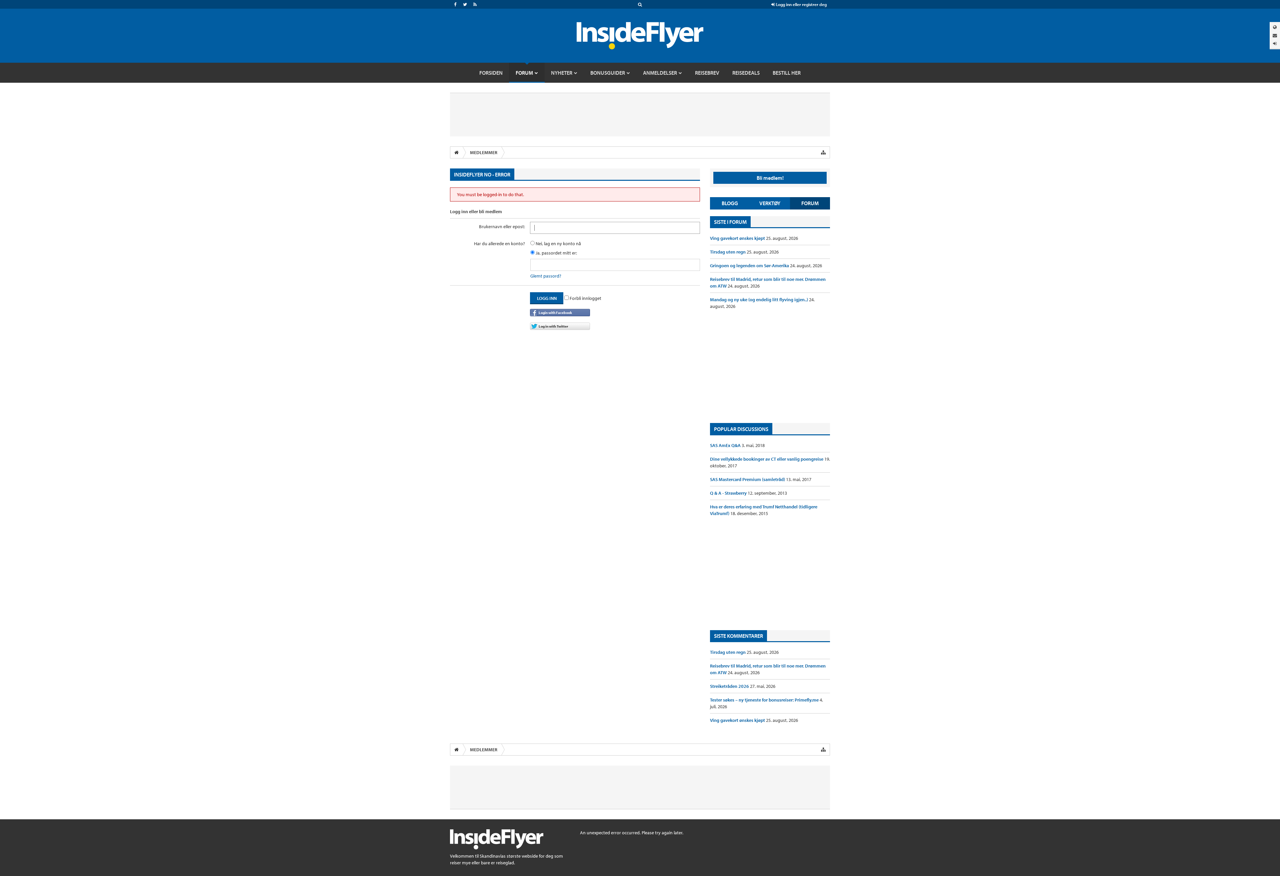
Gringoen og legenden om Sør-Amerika (750, 266)
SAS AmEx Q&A (726, 445)
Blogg (730, 203)
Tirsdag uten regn (728, 252)
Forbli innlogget (585, 298)
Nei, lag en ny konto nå (558, 244)
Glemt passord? (545, 276)
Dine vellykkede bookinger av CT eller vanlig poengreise (767, 459)
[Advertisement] (770, 366)
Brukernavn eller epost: (502, 227)
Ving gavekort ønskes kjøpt (738, 238)
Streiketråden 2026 (730, 686)
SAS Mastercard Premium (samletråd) (748, 479)
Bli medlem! (770, 177)
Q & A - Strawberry (729, 493)
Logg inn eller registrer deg (801, 4)
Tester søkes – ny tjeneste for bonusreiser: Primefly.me (765, 700)
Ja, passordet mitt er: (556, 253)
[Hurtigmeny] (823, 152)
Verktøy (769, 203)
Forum (810, 203)
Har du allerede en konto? (499, 244)
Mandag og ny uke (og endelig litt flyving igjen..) (759, 300)
